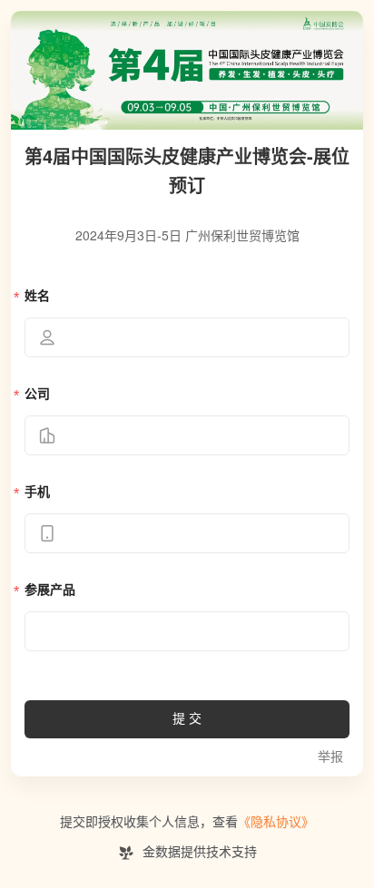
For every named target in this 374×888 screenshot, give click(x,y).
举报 (330, 757)
